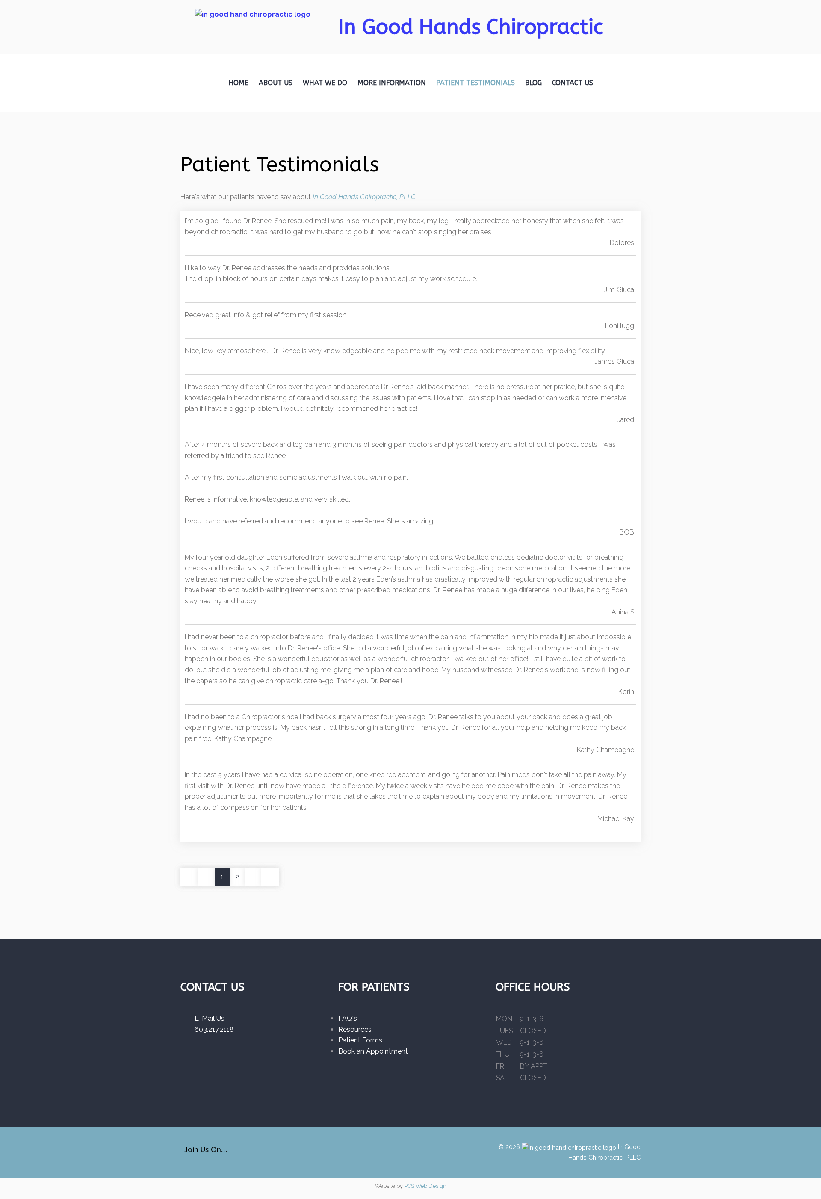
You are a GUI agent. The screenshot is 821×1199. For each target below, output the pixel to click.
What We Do (325, 83)
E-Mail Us (206, 1018)
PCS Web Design (425, 1186)
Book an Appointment (373, 1051)
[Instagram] (255, 1152)
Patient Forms (360, 1040)
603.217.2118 (211, 1029)
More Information (391, 83)
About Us (275, 83)
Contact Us (572, 83)
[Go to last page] (270, 877)
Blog (533, 83)
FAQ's (347, 1018)
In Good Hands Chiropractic (470, 27)
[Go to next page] (253, 877)
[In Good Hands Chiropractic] (252, 22)
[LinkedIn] (270, 1152)
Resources (355, 1029)
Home (238, 83)
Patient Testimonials (475, 83)
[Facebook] (240, 1152)
